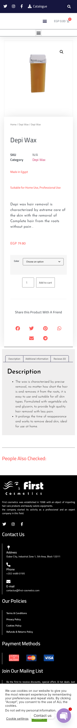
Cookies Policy (13, 625)
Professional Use (50, 187)
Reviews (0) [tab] (60, 358)
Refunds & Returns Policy (19, 631)
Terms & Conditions (16, 613)
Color (16, 261)
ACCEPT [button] (39, 718)
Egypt (24, 172)
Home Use (31, 187)
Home (13, 124)
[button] (69, 6)
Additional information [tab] (36, 358)
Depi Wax (24, 124)
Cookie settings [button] (17, 719)
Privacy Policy (13, 619)
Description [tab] (14, 358)
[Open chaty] (64, 715)
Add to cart (45, 282)
